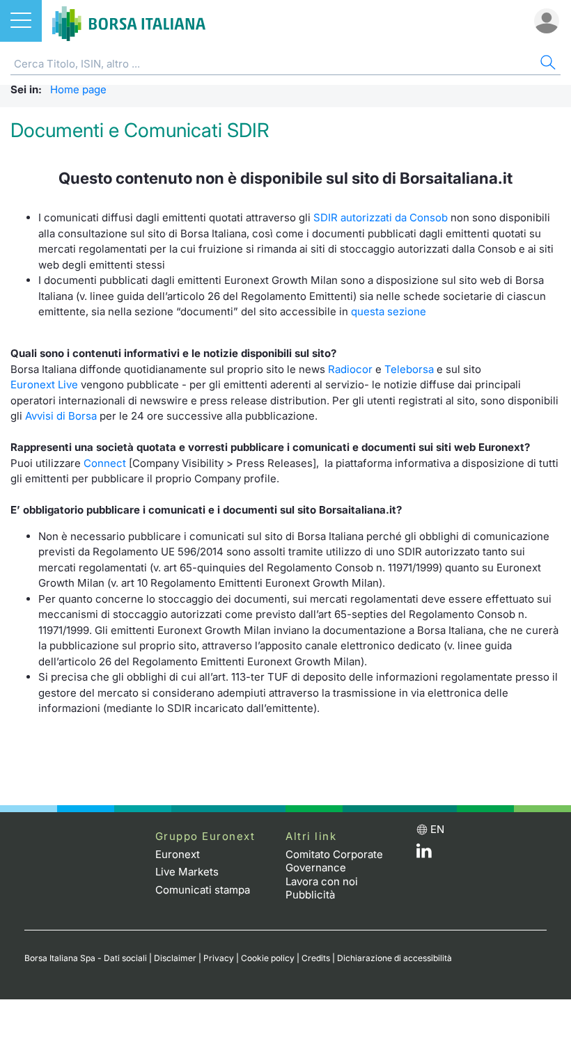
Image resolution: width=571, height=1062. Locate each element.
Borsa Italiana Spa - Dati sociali (85, 958)
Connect (105, 463)
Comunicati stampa (202, 889)
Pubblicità (310, 894)
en (437, 829)
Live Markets (187, 871)
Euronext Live (44, 384)
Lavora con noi (322, 881)
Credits (316, 958)
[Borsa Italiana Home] (129, 21)
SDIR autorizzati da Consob (380, 217)
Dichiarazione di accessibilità (394, 958)
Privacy (218, 958)
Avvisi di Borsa (61, 415)
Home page (78, 89)
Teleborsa (409, 369)
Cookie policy (268, 958)
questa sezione (388, 311)
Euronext (177, 854)
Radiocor (350, 369)
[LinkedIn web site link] (424, 854)
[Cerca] (547, 64)
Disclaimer (175, 958)
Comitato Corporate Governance (334, 861)
